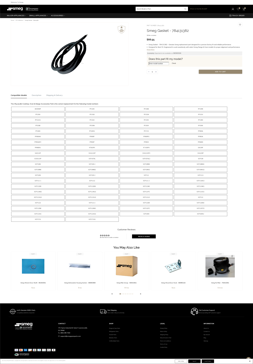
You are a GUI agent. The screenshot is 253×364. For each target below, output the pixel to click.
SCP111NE (146, 186)
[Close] (250, 361)
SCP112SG (37, 214)
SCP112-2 (92, 203)
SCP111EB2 (92, 186)
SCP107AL (92, 159)
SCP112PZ (146, 208)
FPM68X (200, 142)
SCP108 (200, 159)
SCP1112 (92, 181)
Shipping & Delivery (54, 95)
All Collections (19, 20)
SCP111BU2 (200, 181)
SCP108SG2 (200, 170)
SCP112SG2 (92, 214)
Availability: (150, 53)
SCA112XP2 (146, 153)
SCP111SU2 (92, 197)
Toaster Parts (112, 334)
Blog (205, 337)
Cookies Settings (181, 361)
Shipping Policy (164, 334)
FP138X (200, 120)
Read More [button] (150, 50)
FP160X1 (92, 131)
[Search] (185, 9)
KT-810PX (146, 147)
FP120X (92, 109)
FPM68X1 (38, 147)
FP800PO (146, 136)
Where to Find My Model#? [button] (198, 9)
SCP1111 (200, 175)
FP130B (146, 109)
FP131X (200, 114)
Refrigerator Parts (114, 331)
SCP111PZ (146, 192)
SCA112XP (92, 153)
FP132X (92, 120)
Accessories (57, 16)
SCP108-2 (92, 164)
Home (12, 20)
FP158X (200, 125)
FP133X (146, 120)
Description (36, 95)
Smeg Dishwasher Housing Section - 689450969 (79, 283)
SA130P (200, 147)
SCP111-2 (146, 181)
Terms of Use (163, 344)
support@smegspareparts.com (70, 336)
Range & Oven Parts (114, 328)
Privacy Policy (163, 328)
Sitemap (206, 341)
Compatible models (19, 95)
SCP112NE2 (92, 208)
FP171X (146, 131)
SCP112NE (37, 208)
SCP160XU (200, 214)
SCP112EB (146, 203)
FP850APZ (37, 142)
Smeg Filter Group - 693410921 (127, 283)
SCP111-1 (38, 181)
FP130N (200, 109)
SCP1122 (38, 203)
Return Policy (163, 331)
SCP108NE (37, 170)
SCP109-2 (92, 175)
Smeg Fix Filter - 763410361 (220, 283)
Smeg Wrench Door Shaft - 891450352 (33, 283)
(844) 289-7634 (65, 333)
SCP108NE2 (92, 170)
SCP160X (146, 214)
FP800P (92, 136)
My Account (207, 334)
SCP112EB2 (200, 203)
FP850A (200, 136)
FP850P (92, 142)
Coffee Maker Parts (114, 341)
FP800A (200, 131)
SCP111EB (37, 186)
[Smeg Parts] (23, 9)
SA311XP (38, 153)
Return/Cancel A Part (165, 337)
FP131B (92, 114)
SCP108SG (146, 170)
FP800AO (38, 136)
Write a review (151, 35)
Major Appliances (16, 16)
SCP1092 (38, 175)
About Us (206, 328)
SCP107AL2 (146, 159)
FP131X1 (38, 120)
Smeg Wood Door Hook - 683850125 (173, 283)
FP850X (146, 142)
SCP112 (200, 197)
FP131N (146, 114)
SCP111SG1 (200, 192)
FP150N (92, 125)
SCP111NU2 (92, 192)
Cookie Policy (163, 347)
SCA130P (201, 153)
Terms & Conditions (165, 341)
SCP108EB (146, 164)
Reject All (194, 361)
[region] (126, 361)
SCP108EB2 (200, 164)
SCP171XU (92, 219)
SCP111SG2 (38, 197)
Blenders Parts (113, 337)
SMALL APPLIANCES (38, 16)
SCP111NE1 (200, 186)
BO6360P (38, 109)
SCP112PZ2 (200, 208)
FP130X (37, 114)
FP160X (37, 131)
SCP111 (146, 175)
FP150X (146, 125)
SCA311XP (37, 159)
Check (174, 63)
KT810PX (92, 147)
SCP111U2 (146, 197)
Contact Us (207, 331)
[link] (240, 24)
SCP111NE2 (38, 192)
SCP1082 (38, 164)
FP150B (37, 125)
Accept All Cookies (207, 361)
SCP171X (38, 219)
